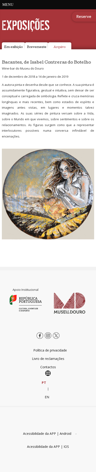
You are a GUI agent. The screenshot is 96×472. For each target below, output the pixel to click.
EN (47, 397)
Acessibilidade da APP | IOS (48, 446)
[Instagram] (48, 339)
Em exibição (13, 47)
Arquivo (60, 47)
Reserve (83, 16)
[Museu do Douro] (69, 303)
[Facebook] (40, 339)
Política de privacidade (50, 350)
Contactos (48, 367)
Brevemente (36, 47)
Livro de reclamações (48, 358)
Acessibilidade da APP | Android (47, 433)
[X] (56, 339)
